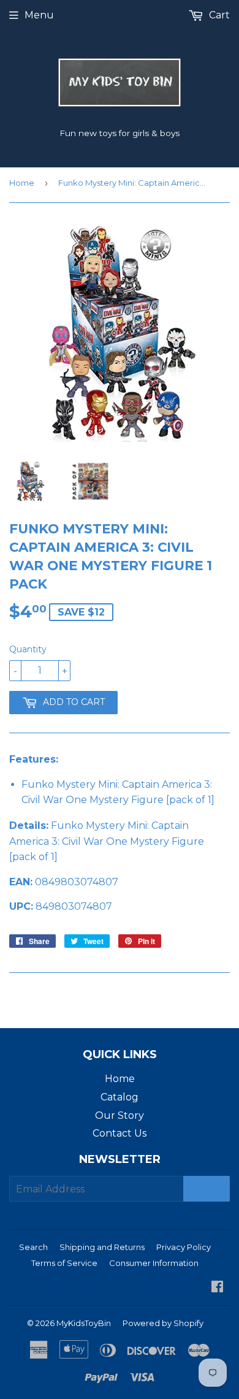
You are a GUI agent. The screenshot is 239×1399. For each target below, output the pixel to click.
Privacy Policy (183, 1247)
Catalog (119, 1097)
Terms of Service (64, 1263)
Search (33, 1247)
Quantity (28, 649)
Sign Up (206, 1189)
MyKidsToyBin (83, 1323)
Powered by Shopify (163, 1323)
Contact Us (119, 1133)
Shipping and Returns (102, 1247)
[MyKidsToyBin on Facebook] (217, 1288)
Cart (218, 15)
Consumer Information (154, 1263)
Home (21, 183)
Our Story (119, 1115)
